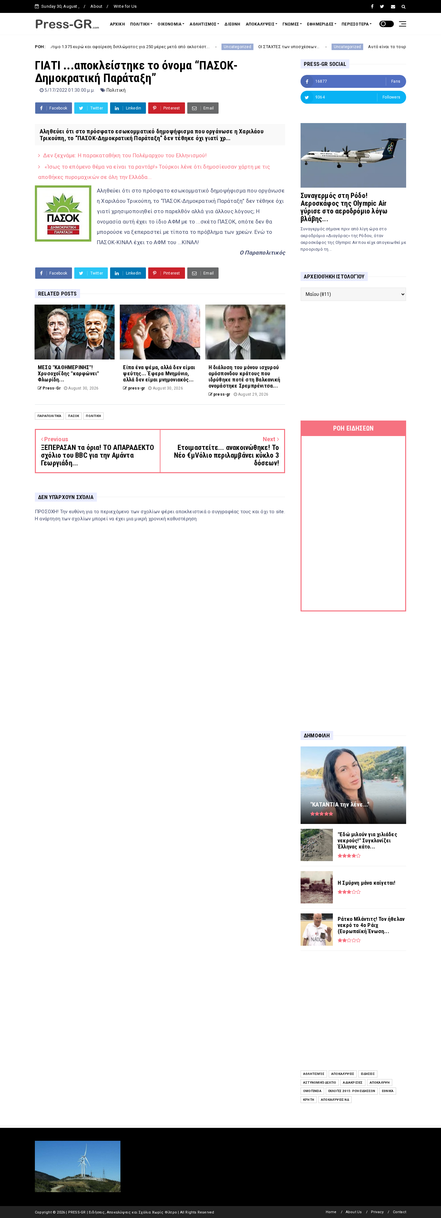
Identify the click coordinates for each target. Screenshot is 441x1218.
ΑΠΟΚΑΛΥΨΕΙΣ (260, 24)
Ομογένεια (312, 1091)
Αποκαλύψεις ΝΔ (335, 1099)
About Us (354, 1212)
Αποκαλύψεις (342, 1074)
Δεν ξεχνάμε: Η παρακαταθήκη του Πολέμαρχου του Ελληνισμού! (125, 155)
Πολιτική (116, 90)
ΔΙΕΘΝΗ (232, 24)
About (96, 6)
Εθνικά (388, 1091)
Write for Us (125, 6)
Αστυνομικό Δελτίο (319, 1082)
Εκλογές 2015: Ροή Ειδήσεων (351, 1091)
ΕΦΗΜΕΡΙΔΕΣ (320, 24)
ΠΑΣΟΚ (73, 416)
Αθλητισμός (313, 1074)
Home (331, 1212)
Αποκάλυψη (380, 1082)
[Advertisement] (353, 360)
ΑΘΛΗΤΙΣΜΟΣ (203, 24)
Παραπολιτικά (49, 416)
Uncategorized (203, 47)
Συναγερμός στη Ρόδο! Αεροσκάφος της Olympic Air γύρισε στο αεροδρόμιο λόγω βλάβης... (344, 207)
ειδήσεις (368, 1074)
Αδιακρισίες (353, 1082)
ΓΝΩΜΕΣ (290, 24)
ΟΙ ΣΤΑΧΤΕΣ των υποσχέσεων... (254, 46)
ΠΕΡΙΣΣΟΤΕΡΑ (355, 24)
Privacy (377, 1212)
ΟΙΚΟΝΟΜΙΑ (169, 24)
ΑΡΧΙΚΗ (117, 24)
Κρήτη (308, 1099)
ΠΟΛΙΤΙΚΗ (140, 24)
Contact (399, 1212)
